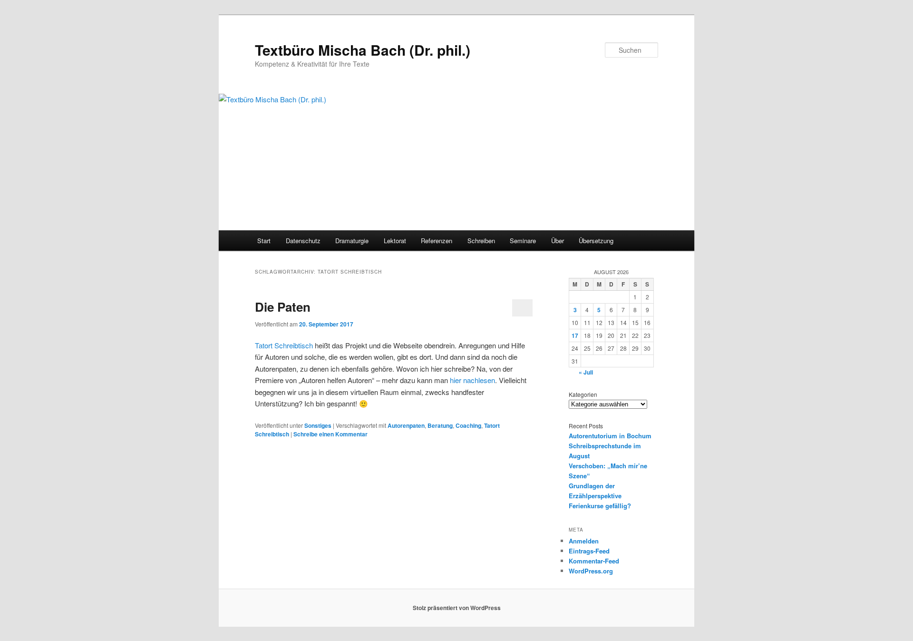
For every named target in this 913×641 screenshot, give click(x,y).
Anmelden (584, 540)
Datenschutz (303, 240)
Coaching (468, 425)
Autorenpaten (406, 425)
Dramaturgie (352, 240)
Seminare (523, 240)
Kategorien (583, 394)
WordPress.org (591, 570)
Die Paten (283, 307)
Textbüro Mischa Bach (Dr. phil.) (362, 49)
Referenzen (436, 240)
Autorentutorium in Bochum (610, 435)
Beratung (440, 425)
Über (557, 240)
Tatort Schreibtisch (284, 345)
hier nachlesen (472, 380)
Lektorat (395, 240)
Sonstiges (317, 425)
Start (264, 240)
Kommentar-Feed (594, 560)
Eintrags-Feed (589, 550)
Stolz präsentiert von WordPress (457, 607)
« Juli (586, 372)
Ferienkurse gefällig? (600, 505)
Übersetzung (596, 240)
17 (575, 335)
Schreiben (481, 240)
